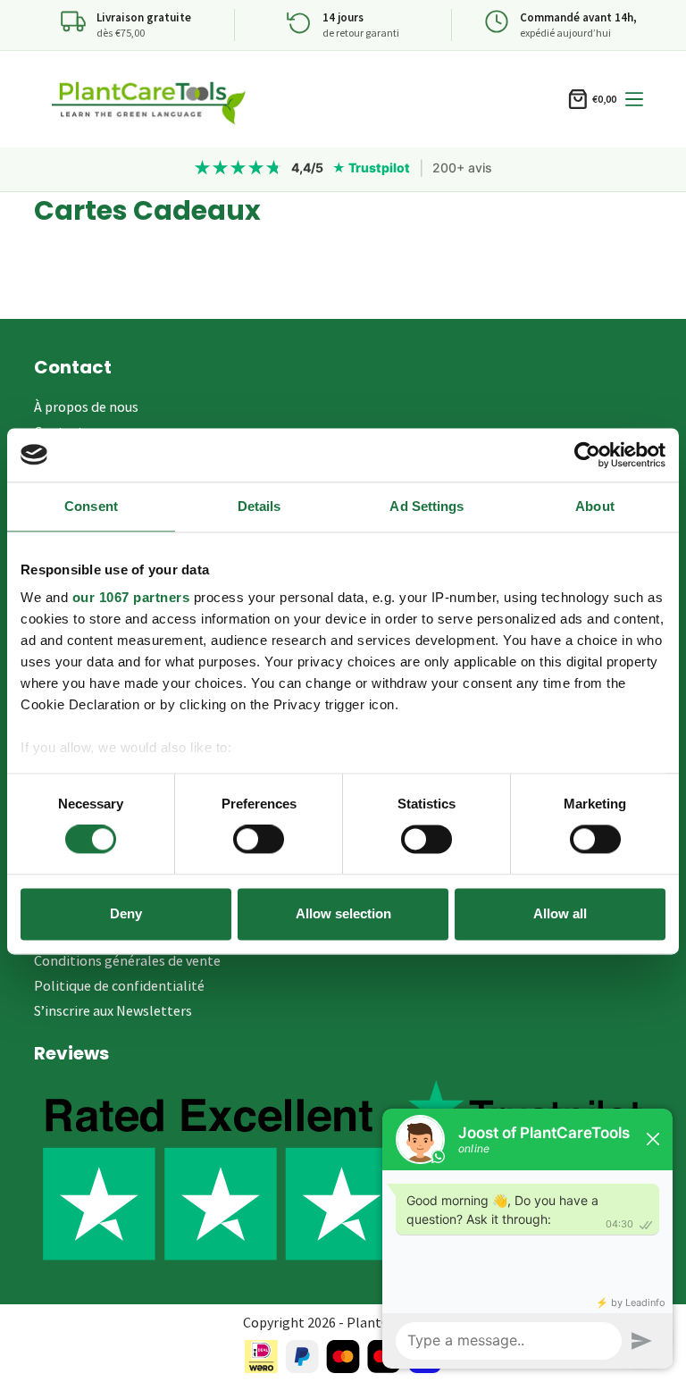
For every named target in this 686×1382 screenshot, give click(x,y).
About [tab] (595, 506)
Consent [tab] (91, 506)
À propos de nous (86, 406)
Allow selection (343, 913)
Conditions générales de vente (127, 960)
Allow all (560, 913)
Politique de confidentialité (119, 985)
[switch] (258, 839)
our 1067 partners (131, 597)
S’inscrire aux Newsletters (113, 1010)
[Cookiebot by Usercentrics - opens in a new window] (587, 454)
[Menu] (634, 99)
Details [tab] (259, 506)
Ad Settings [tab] (426, 506)
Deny (126, 913)
